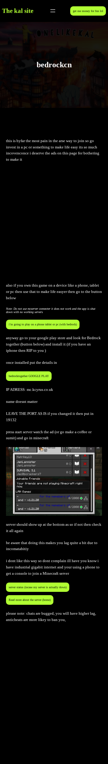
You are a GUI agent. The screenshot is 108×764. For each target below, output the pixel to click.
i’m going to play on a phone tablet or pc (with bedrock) (43, 324)
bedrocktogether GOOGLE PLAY (29, 376)
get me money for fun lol (88, 11)
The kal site (17, 11)
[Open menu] (52, 10)
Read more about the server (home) (30, 599)
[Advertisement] (54, 223)
